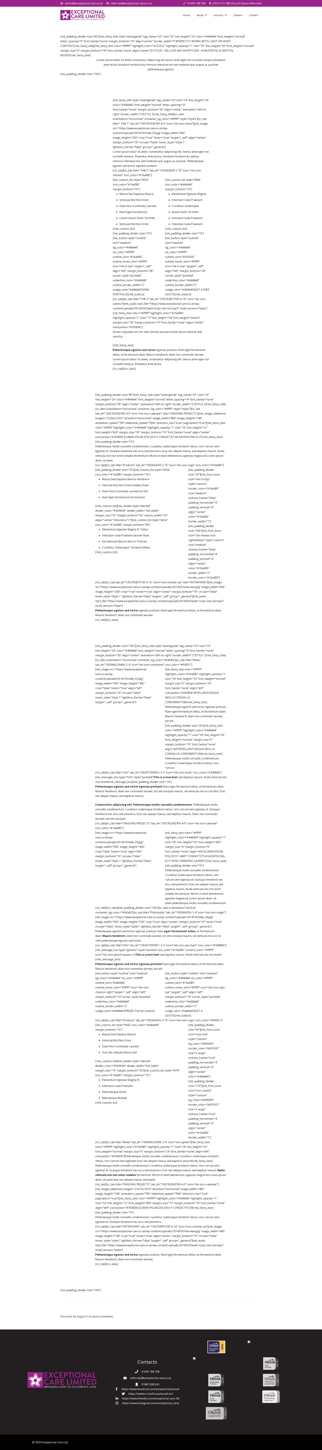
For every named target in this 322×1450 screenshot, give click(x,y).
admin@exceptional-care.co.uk (84, 3)
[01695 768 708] (138, 1371)
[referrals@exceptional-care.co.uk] (126, 1378)
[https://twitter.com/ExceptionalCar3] (125, 1393)
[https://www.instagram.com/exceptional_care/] (118, 1403)
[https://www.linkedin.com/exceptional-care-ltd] (118, 1398)
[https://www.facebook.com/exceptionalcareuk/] (118, 1389)
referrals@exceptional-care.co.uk (131, 3)
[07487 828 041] (138, 1384)
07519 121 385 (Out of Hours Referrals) (237, 3)
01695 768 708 (196, 3)
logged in (83, 1316)
